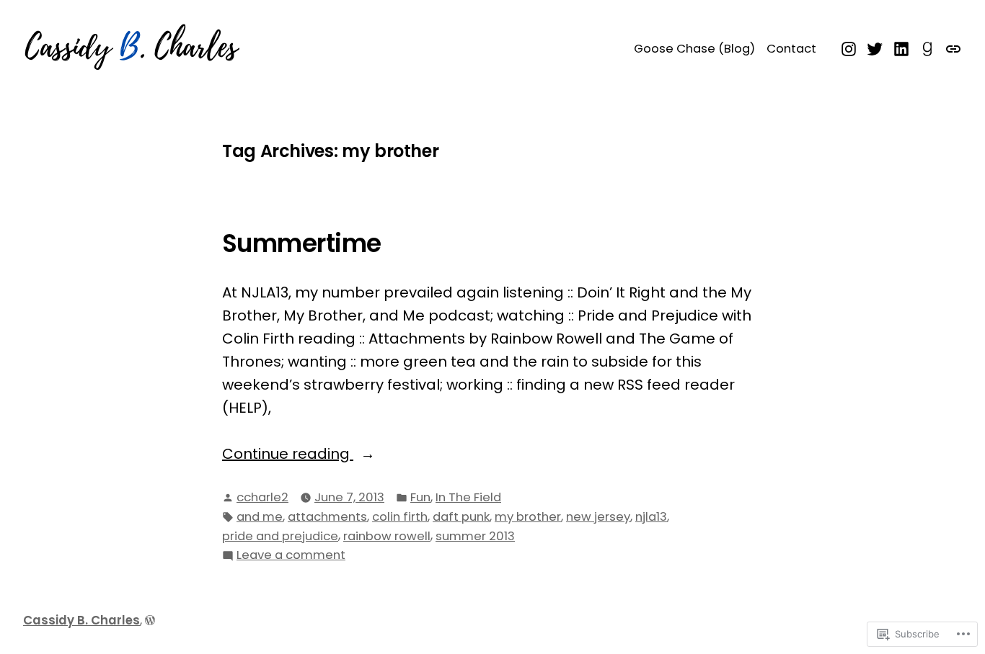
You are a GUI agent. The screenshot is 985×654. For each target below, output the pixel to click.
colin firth (400, 517)
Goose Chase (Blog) (694, 48)
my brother (528, 517)
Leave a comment (291, 555)
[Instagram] (850, 47)
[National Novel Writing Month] (951, 47)
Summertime (301, 243)
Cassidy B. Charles (81, 620)
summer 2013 (475, 536)
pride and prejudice (280, 536)
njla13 (651, 517)
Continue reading (287, 453)
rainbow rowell (386, 536)
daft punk (461, 517)
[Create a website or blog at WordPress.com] (150, 620)
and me (260, 517)
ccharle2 (262, 497)
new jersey (598, 517)
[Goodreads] (927, 47)
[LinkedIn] (901, 47)
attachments (327, 517)
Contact (791, 48)
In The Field (468, 497)
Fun (420, 497)
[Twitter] (875, 47)
